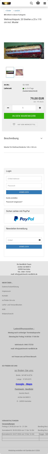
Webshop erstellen (15, 450)
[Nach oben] (41, 450)
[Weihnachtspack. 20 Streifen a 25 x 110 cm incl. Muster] (24, 46)
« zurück (16, 11)
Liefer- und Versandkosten (12, 305)
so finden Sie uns (8, 300)
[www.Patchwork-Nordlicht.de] (5, 3)
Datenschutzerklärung (10, 287)
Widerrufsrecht (7, 314)
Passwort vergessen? (14, 202)
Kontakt (5, 296)
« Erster (8, 11)
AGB (3, 309)
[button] (8, 108)
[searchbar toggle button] (31, 3)
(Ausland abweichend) (30, 91)
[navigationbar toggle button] (44, 3)
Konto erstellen (11, 198)
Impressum (6, 291)
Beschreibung (11, 138)
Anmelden (24, 192)
